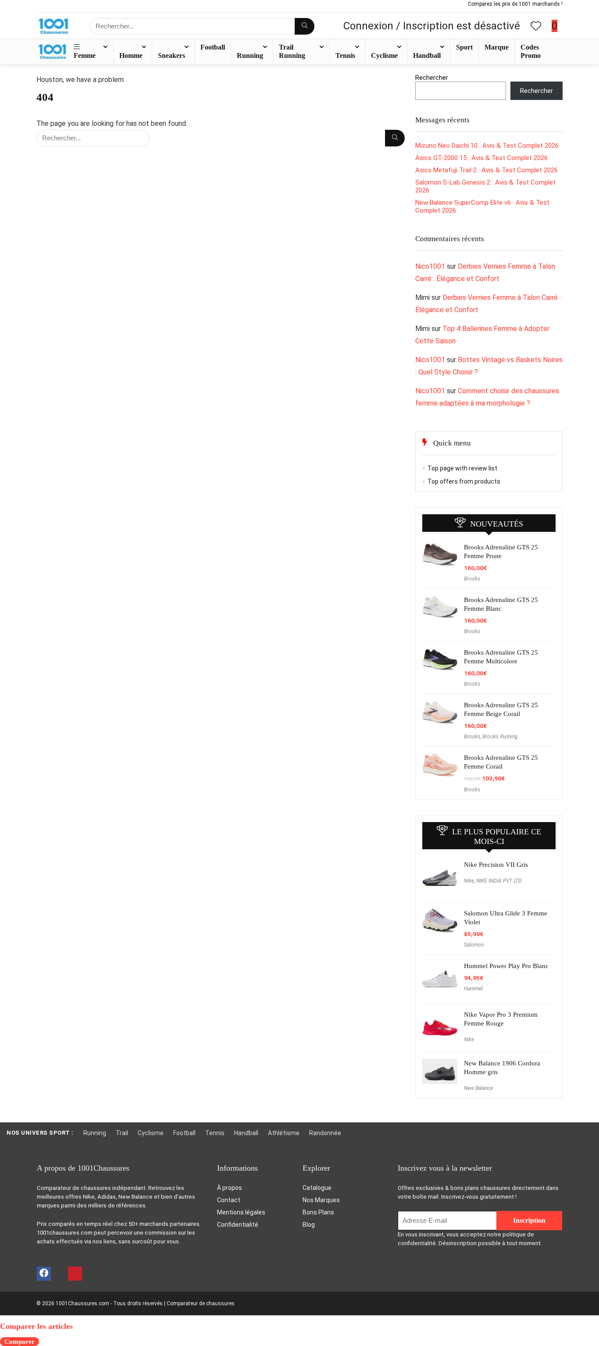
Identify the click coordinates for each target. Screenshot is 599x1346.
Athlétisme (284, 1132)
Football (212, 47)
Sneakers (171, 55)
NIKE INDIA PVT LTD (499, 881)
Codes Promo (531, 51)
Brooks (472, 579)
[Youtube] (59, 1274)
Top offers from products (464, 481)
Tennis (345, 55)
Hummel (473, 989)
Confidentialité (237, 1224)
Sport (464, 47)
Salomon (474, 945)
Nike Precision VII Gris (496, 864)
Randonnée (325, 1132)
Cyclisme (384, 55)
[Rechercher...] (304, 26)
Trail (122, 1132)
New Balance (478, 1088)
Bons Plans (318, 1212)
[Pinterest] (75, 1274)
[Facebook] (44, 1274)
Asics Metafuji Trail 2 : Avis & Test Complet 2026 (486, 170)
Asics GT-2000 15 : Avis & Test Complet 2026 (481, 158)
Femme (85, 55)
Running (250, 55)
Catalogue (317, 1187)
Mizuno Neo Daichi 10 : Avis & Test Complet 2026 (487, 146)
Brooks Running (500, 737)
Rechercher (431, 78)
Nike (469, 881)
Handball (427, 55)
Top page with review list (462, 468)
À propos (229, 1187)
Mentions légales (241, 1212)
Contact (228, 1200)
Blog (309, 1224)
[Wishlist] (536, 27)
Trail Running (292, 51)
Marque (497, 47)
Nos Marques (321, 1200)
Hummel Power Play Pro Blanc (506, 965)
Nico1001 (430, 266)
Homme (131, 55)
